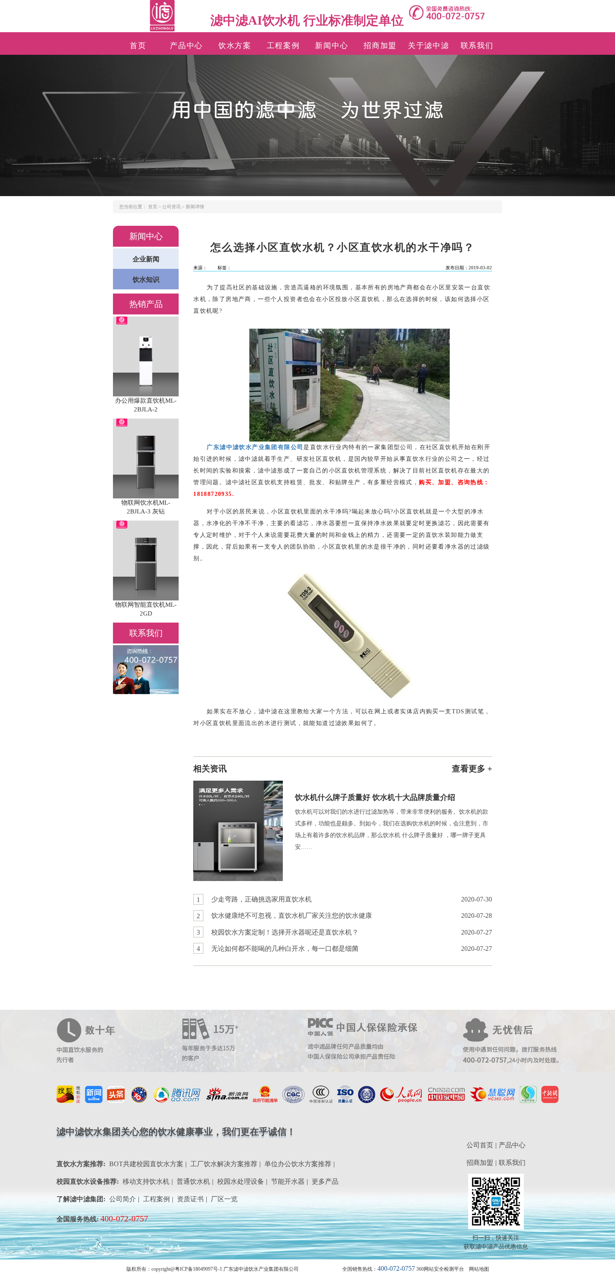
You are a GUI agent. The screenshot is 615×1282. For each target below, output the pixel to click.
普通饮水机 (193, 1181)
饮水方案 (234, 45)
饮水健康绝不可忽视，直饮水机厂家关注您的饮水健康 (291, 915)
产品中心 (186, 45)
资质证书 (190, 1199)
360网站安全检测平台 (440, 1269)
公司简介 (122, 1199)
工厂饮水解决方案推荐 (223, 1163)
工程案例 (283, 45)
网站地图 (479, 1269)
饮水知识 (146, 279)
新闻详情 (195, 206)
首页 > (155, 206)
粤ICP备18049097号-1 (198, 1269)
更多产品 (325, 1181)
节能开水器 (288, 1181)
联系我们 (477, 45)
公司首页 (479, 1145)
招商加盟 (380, 45)
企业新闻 (146, 259)
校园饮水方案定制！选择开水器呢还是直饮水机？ (285, 932)
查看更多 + (472, 768)
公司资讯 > (174, 206)
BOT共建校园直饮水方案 (146, 1163)
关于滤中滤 (428, 45)
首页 (138, 45)
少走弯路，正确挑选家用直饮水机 (261, 899)
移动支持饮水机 (146, 1181)
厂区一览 (224, 1199)
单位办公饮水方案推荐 (297, 1163)
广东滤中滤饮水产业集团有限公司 (255, 447)
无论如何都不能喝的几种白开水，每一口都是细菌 (285, 948)
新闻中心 (331, 45)
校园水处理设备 (240, 1181)
